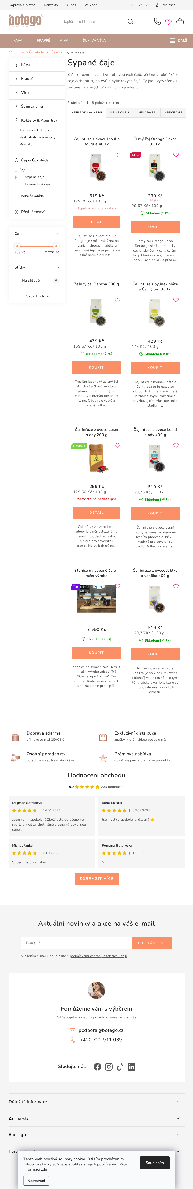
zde (44, 1169)
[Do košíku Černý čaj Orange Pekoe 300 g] (155, 227)
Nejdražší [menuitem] (148, 112)
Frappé (27, 78)
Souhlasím (155, 1162)
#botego (17, 1135)
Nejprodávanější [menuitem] (87, 112)
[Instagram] (109, 1067)
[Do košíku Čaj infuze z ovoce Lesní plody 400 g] (155, 513)
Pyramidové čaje (37, 184)
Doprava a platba (22, 5)
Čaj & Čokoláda (35, 160)
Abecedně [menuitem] (173, 112)
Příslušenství (33, 211)
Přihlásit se (152, 943)
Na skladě (39, 280)
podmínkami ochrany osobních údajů (98, 956)
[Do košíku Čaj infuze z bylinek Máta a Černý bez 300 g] (155, 368)
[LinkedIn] (131, 1067)
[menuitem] (20, 41)
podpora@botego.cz (101, 1030)
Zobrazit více (97, 878)
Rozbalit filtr (34, 296)
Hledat (130, 22)
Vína (25, 92)
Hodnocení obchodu (96, 775)
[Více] (179, 41)
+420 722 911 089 (158, 21)
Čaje (22, 170)
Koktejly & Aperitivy (39, 120)
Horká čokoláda (31, 196)
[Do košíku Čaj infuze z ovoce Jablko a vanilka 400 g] (155, 654)
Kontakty (51, 5)
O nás (71, 5)
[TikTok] (120, 1067)
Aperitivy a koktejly (34, 130)
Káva (25, 64)
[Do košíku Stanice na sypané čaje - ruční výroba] (96, 653)
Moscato (26, 144)
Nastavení (36, 1180)
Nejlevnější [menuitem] (120, 112)
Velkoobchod (95, 5)
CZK (140, 5)
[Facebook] (97, 1067)
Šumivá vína (32, 106)
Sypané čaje (35, 177)
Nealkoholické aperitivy (37, 137)
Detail (96, 222)
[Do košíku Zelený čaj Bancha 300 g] (96, 367)
